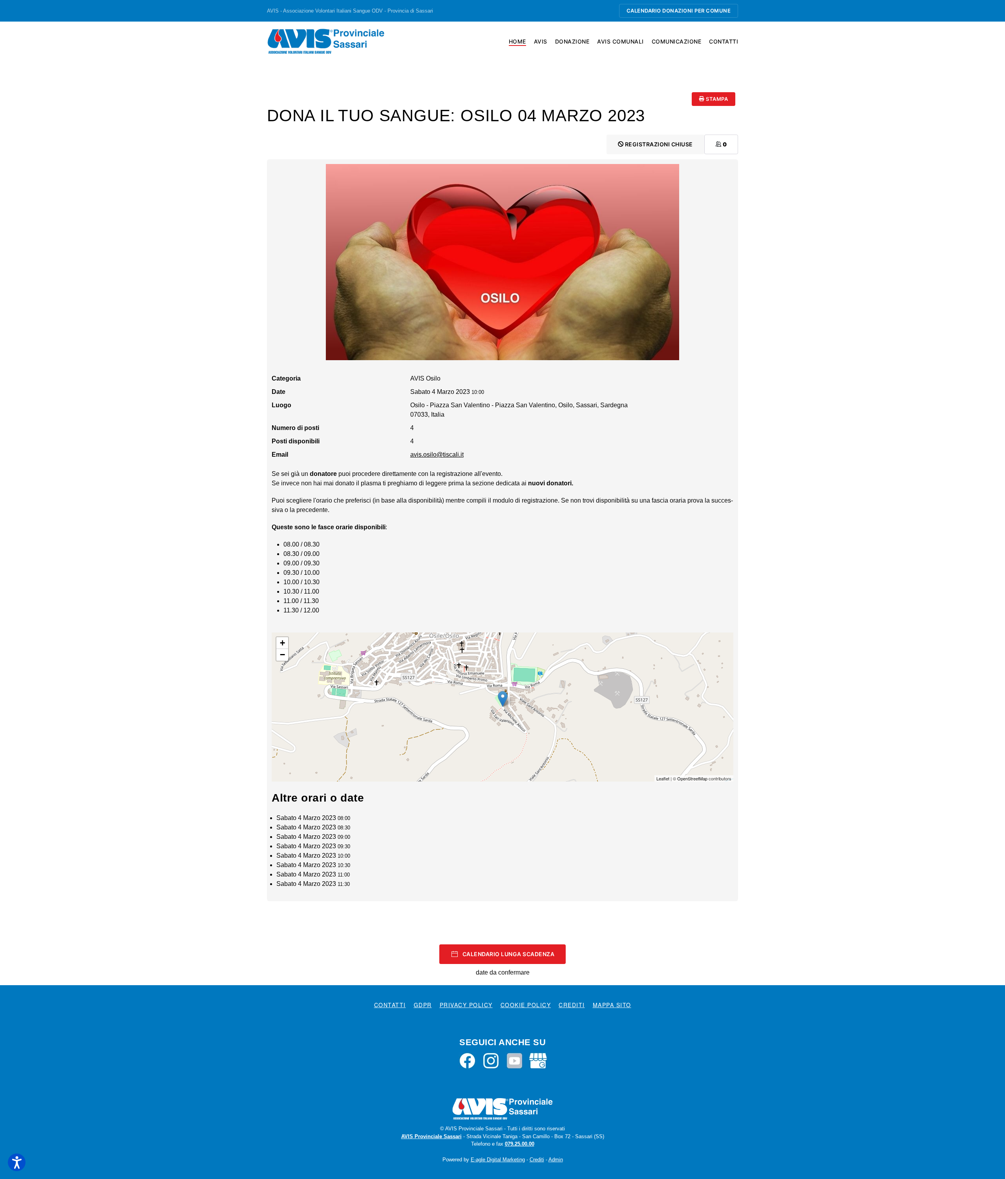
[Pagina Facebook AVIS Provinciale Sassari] (467, 1060)
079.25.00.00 (519, 1144)
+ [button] (282, 643)
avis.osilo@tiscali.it (437, 454)
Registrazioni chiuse (658, 144)
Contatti (723, 41)
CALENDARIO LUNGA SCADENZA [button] (508, 954)
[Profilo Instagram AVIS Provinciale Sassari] (491, 1060)
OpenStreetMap (692, 778)
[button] (17, 1162)
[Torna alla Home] (326, 41)
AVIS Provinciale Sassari (431, 1136)
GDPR (423, 1005)
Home (517, 41)
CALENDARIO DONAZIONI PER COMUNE (679, 10)
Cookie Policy (526, 1005)
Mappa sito (612, 1005)
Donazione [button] (572, 41)
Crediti (572, 1005)
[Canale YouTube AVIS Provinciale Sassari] (514, 1060)
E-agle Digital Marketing (498, 1160)
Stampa (716, 99)
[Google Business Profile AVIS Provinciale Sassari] (538, 1060)
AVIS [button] (540, 41)
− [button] (282, 655)
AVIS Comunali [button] (620, 41)
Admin (555, 1160)
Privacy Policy (466, 1005)
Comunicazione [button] (677, 41)
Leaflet (662, 778)
